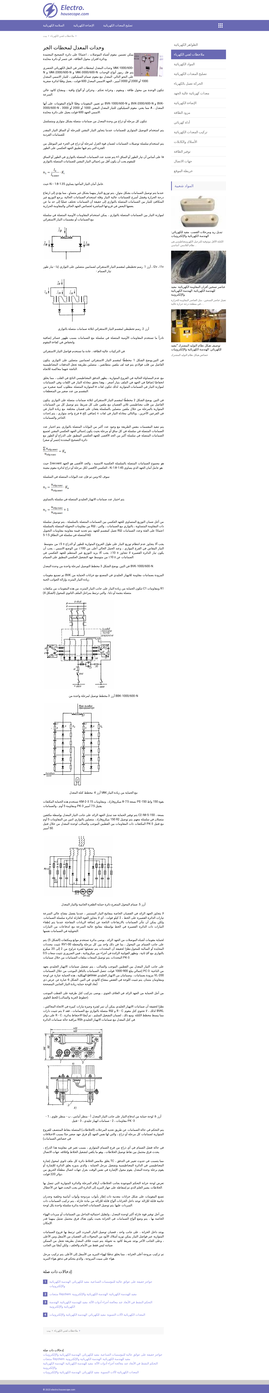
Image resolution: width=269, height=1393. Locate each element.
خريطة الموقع (183, 171)
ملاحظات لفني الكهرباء (189, 54)
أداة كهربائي (182, 122)
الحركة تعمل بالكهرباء (188, 83)
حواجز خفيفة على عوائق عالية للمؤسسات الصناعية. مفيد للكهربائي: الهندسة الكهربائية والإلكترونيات (102, 1354)
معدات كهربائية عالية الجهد (191, 93)
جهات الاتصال (183, 161)
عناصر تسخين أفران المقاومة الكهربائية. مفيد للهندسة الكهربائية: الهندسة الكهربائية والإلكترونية (198, 290)
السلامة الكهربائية (53, 25)
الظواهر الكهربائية (186, 45)
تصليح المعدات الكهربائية (117, 25)
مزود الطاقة (182, 113)
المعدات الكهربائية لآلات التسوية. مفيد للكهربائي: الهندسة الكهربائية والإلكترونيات (97, 1314)
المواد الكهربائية (184, 64)
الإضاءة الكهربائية (83, 25)
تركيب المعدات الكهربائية (190, 132)
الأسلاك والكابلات (185, 142)
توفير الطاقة (182, 151)
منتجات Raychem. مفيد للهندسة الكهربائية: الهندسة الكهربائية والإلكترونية (93, 1294)
